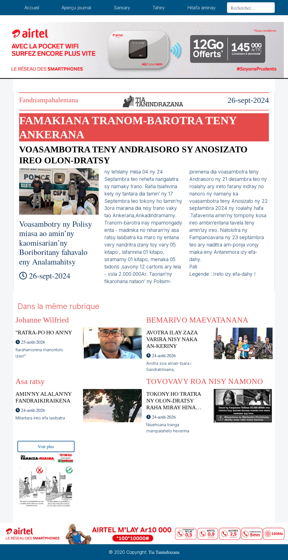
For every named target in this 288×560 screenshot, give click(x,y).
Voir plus (46, 446)
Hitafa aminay (201, 7)
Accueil (31, 7)
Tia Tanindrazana (163, 552)
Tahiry (158, 7)
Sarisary (122, 7)
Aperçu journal (76, 7)
